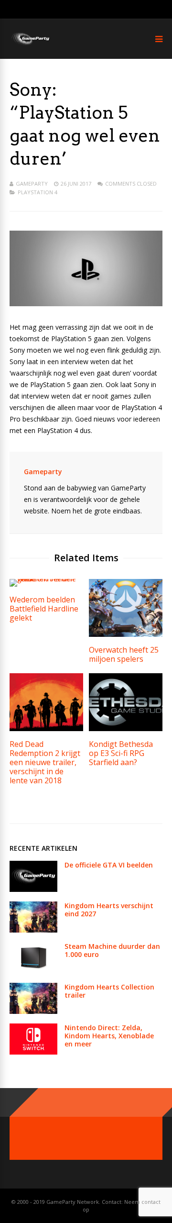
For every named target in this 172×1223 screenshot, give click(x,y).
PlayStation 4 (37, 192)
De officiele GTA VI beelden (108, 864)
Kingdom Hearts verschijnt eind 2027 (108, 909)
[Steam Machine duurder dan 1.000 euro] (33, 970)
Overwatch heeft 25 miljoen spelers (124, 654)
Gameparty (32, 183)
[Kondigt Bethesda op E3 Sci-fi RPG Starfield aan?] (125, 728)
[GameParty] (30, 44)
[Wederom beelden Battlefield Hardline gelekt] (46, 578)
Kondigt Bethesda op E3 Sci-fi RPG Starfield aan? (121, 753)
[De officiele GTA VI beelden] (33, 889)
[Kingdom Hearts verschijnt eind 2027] (33, 929)
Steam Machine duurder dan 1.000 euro (112, 950)
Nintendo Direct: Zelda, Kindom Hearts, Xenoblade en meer (109, 1035)
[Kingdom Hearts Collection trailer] (33, 1011)
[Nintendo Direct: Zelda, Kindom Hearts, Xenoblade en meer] (33, 1051)
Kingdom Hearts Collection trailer (109, 991)
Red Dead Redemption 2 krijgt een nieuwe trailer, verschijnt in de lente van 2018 (45, 762)
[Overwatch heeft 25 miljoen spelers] (125, 634)
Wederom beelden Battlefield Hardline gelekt (44, 608)
